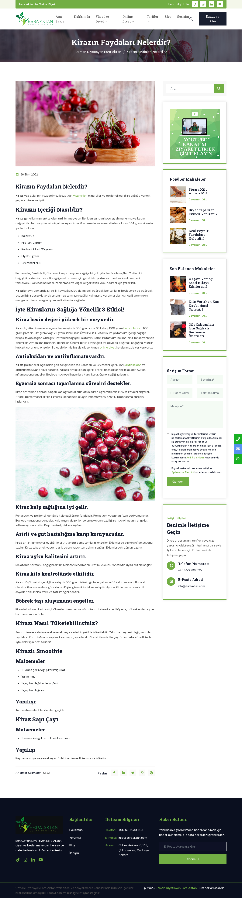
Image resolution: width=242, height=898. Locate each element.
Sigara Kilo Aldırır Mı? (198, 191)
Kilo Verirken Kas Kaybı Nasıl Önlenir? (204, 305)
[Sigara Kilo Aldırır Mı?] (178, 195)
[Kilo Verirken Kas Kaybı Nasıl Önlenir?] (178, 308)
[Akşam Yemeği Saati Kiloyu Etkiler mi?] (178, 285)
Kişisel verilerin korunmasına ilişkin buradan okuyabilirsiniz (196, 470)
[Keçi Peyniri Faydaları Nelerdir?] (178, 237)
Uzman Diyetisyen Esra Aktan (98, 51)
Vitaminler (80, 196)
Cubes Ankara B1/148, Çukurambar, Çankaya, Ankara (134, 850)
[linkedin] (211, 4)
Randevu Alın (212, 18)
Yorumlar (75, 838)
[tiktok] (195, 4)
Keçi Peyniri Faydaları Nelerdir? (199, 234)
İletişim (183, 17)
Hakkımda (82, 17)
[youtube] (220, 4)
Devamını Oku (198, 199)
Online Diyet (128, 19)
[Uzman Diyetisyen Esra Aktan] (34, 19)
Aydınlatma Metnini (182, 472)
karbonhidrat (132, 328)
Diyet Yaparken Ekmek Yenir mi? (203, 212)
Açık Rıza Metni (195, 457)
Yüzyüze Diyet (102, 19)
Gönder (177, 482)
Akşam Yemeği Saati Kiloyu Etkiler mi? (201, 283)
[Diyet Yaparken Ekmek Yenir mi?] (178, 216)
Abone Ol (192, 859)
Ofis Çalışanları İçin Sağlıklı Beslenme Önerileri (201, 330)
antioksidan (133, 365)
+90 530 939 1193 (190, 570)
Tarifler (152, 17)
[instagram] (203, 4)
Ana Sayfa (60, 19)
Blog (168, 17)
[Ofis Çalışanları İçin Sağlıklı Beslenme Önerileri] (178, 330)
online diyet (108, 347)
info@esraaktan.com (191, 586)
